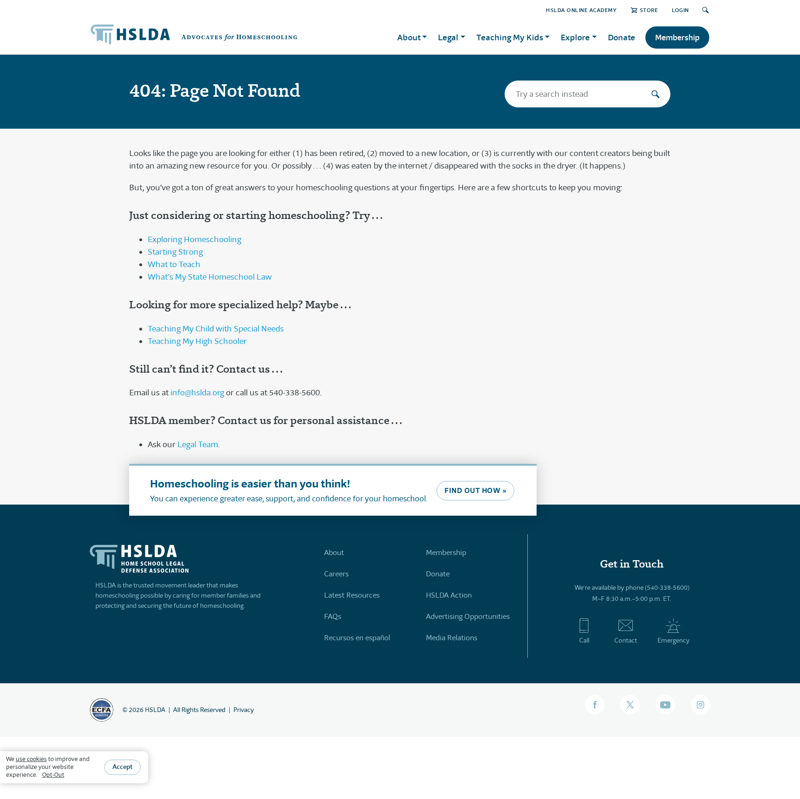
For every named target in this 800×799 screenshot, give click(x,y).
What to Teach (174, 264)
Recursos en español (357, 638)
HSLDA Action (449, 595)
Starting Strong (175, 252)
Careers (336, 574)
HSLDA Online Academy (581, 9)
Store (649, 9)
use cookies (31, 759)
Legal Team (197, 444)
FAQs (332, 616)
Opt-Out (53, 775)
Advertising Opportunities (468, 616)
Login (680, 9)
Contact (625, 640)
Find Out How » (475, 490)
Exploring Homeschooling (194, 239)
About (334, 552)
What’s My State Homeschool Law (210, 277)
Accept (122, 766)
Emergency (673, 640)
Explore (575, 37)
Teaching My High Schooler (197, 341)
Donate (621, 37)
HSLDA (155, 709)
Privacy (243, 709)
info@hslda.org (197, 392)
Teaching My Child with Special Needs (216, 329)
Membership (677, 37)
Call (584, 640)
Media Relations (451, 638)
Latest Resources (352, 595)
